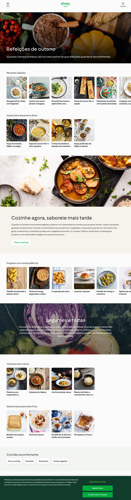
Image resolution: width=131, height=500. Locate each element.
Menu (8, 6)
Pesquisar (123, 6)
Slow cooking (21, 242)
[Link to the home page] (65, 4)
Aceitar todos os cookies (97, 495)
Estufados (43, 461)
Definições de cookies (97, 482)
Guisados (29, 461)
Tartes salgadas (60, 461)
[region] (65, 488)
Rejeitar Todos (97, 488)
